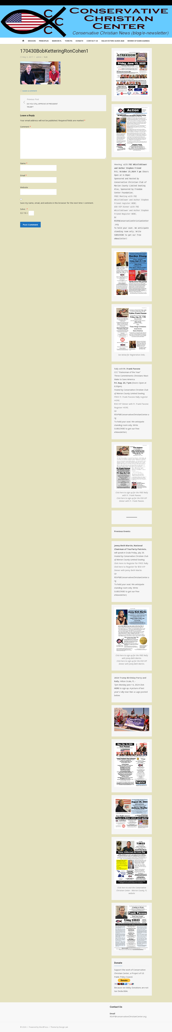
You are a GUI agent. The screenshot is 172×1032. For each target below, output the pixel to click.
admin (39, 57)
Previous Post (42, 103)
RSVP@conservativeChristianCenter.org (128, 1016)
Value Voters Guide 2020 (112, 41)
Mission (32, 41)
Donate (79, 41)
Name (23, 163)
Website (24, 187)
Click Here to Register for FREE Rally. (131, 563)
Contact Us (92, 41)
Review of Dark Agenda (139, 41)
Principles (44, 41)
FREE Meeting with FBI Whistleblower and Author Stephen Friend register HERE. (131, 199)
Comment (25, 126)
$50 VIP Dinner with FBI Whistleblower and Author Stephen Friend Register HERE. (131, 210)
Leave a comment (29, 91)
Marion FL (57, 41)
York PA (68, 41)
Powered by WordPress (38, 1027)
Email (23, 175)
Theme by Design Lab (59, 1027)
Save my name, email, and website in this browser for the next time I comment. (57, 203)
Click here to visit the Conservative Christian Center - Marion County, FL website (131, 890)
